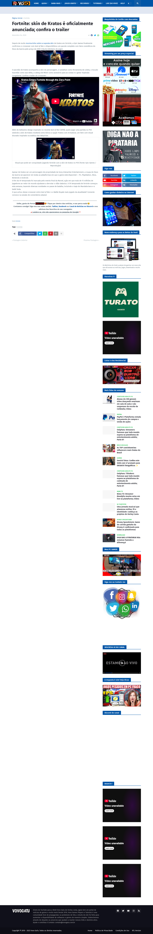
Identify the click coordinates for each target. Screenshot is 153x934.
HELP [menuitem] (122, 3)
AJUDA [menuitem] (44, 3)
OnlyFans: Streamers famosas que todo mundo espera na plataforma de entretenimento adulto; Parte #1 (128, 435)
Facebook (62, 206)
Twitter (55, 206)
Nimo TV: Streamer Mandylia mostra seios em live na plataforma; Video (128, 496)
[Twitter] (95, 35)
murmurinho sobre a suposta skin (40, 43)
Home (90, 931)
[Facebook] (92, 35)
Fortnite (27, 18)
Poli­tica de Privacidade (104, 931)
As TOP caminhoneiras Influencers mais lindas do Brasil (128, 450)
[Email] (56, 234)
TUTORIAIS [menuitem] (97, 3)
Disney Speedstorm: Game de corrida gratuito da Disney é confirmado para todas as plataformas (128, 526)
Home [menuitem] (36, 3)
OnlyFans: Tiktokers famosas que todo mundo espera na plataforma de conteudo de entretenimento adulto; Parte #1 (128, 479)
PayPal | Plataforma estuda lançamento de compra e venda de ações (129, 419)
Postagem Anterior (20, 240)
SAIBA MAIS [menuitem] (55, 3)
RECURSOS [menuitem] (84, 3)
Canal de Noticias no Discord (81, 206)
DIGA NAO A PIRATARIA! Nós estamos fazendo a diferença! (128, 540)
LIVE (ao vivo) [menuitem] (112, 3)
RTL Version (136, 931)
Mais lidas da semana (114, 390)
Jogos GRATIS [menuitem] (70, 3)
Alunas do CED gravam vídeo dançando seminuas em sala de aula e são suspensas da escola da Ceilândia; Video (128, 404)
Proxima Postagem (91, 240)
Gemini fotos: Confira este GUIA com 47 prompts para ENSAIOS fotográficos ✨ (128, 463)
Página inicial (17, 18)
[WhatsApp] (98, 35)
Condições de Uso (122, 931)
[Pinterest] (50, 234)
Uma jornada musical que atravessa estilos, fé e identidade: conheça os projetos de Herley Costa (128, 510)
